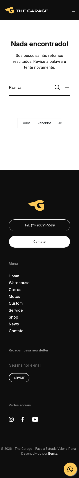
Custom (16, 303)
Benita (52, 453)
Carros (15, 290)
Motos (14, 296)
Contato (39, 241)
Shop (13, 317)
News (14, 324)
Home (14, 276)
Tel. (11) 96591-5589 (39, 225)
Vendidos (44, 123)
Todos (26, 123)
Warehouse (19, 283)
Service (16, 310)
